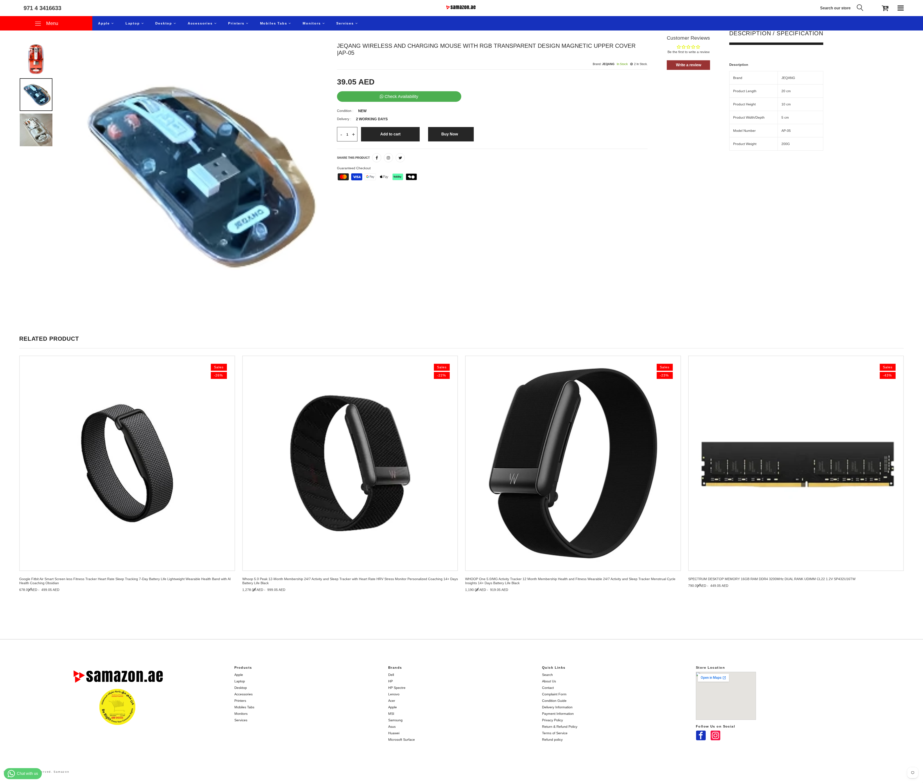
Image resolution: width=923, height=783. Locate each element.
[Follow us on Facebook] (376, 157)
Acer (391, 701)
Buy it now (451, 134)
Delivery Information (557, 707)
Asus (392, 726)
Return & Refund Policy (559, 726)
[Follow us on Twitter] (400, 157)
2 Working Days (372, 119)
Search (547, 675)
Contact (548, 688)
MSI (391, 714)
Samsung (395, 720)
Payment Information (558, 714)
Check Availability (401, 96)
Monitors (312, 23)
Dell (391, 675)
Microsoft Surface (401, 739)
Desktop (164, 23)
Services (345, 23)
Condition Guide (554, 701)
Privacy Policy (552, 720)
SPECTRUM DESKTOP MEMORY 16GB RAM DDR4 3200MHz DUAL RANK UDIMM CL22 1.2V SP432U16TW (771, 579)
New (362, 111)
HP (390, 681)
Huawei (393, 733)
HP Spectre (396, 688)
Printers (237, 23)
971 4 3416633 (42, 8)
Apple (104, 23)
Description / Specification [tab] (776, 33)
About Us (549, 681)
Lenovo (393, 694)
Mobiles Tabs (274, 23)
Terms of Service (555, 733)
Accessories (201, 23)
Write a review (688, 65)
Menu (51, 23)
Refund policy (552, 739)
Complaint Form (554, 694)
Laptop (133, 23)
